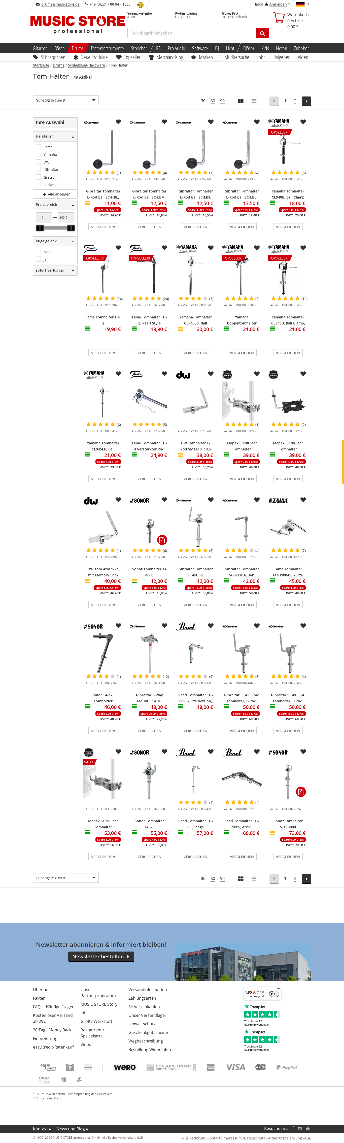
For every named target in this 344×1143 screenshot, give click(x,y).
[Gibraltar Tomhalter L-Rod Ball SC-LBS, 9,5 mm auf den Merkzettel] (211, 122)
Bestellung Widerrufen (149, 1049)
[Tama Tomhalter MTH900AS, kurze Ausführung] (288, 527)
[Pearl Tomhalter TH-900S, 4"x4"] (242, 779)
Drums (78, 48)
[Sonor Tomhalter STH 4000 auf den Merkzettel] (303, 751)
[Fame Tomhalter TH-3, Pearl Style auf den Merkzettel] (164, 248)
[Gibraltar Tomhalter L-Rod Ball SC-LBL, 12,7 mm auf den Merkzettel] (257, 122)
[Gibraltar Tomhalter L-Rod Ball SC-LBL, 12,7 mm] (242, 149)
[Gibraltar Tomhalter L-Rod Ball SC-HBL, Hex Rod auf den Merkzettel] (118, 122)
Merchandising (170, 57)
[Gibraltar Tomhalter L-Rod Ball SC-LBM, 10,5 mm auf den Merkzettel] (164, 122)
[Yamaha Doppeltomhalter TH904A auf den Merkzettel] (257, 248)
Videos (87, 1044)
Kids (265, 48)
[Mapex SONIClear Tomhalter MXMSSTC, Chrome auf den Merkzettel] (257, 374)
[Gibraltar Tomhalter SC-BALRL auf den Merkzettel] (211, 500)
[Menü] (279, 990)
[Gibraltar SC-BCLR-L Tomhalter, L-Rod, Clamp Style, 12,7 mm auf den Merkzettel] (303, 626)
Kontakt (40, 1129)
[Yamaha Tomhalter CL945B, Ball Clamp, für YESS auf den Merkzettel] (303, 248)
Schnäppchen (53, 57)
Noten (281, 48)
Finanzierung (45, 1038)
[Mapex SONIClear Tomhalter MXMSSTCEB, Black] (288, 401)
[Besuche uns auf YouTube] (308, 1128)
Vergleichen (103, 226)
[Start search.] (262, 33)
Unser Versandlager (147, 1015)
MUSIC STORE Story (99, 1004)
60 (213, 101)
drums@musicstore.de (60, 4)
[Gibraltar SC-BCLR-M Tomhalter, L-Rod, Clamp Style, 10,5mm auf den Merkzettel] (257, 626)
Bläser (248, 48)
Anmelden (278, 4)
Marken (206, 57)
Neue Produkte (94, 57)
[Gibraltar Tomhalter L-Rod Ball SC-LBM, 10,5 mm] (149, 149)
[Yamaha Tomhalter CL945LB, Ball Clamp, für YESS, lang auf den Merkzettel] (118, 374)
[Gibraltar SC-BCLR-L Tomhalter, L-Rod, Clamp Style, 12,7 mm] (288, 653)
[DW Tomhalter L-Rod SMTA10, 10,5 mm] (195, 401)
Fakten (39, 998)
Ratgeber (281, 57)
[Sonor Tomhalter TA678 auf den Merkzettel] (164, 751)
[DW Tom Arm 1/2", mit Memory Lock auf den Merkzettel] (118, 500)
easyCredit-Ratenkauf (53, 1047)
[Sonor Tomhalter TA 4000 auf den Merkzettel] (164, 500)
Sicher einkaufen (144, 1006)
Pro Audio (176, 48)
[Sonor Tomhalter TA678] (149, 779)
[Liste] (254, 101)
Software (200, 48)
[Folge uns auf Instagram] (300, 1128)
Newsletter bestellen (98, 956)
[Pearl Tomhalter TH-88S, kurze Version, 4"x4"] (195, 653)
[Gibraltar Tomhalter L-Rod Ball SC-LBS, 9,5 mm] (195, 149)
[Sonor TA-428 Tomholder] (103, 653)
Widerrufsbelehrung (284, 1138)
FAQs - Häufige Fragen (54, 1006)
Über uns (42, 989)
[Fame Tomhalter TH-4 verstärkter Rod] (149, 401)
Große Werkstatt (96, 1021)
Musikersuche (237, 57)
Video (303, 57)
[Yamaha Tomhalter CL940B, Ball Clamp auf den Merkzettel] (303, 122)
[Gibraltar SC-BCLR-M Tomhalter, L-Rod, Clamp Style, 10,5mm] (242, 653)
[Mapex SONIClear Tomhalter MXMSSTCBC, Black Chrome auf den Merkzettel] (118, 751)
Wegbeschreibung (145, 1041)
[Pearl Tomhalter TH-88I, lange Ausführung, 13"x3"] (195, 779)
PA (158, 48)
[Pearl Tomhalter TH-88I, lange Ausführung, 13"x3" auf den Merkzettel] (211, 751)
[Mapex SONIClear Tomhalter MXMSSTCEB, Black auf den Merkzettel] (303, 374)
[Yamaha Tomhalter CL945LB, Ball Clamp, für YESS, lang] (103, 401)
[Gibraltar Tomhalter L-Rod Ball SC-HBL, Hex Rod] (103, 149)
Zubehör (301, 48)
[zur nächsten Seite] (306, 101)
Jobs (261, 57)
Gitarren (39, 48)
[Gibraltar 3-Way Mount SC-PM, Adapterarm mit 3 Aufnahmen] (149, 653)
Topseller (132, 57)
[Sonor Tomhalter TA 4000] (149, 527)
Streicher (139, 48)
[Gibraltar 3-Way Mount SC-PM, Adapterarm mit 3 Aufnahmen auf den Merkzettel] (164, 626)
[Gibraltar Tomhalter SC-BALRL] (195, 527)
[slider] (40, 228)
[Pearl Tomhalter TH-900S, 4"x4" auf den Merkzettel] (257, 751)
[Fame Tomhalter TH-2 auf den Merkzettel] (118, 248)
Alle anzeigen (59, 194)
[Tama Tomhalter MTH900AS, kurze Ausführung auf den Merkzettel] (303, 500)
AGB (307, 1138)
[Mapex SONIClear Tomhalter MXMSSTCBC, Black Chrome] (103, 801)
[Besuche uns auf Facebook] (293, 1128)
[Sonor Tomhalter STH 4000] (288, 779)
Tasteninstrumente (107, 48)
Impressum (232, 1138)
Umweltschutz (141, 1024)
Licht (230, 48)
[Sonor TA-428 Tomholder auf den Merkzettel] (118, 626)
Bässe (59, 48)
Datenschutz (254, 1138)
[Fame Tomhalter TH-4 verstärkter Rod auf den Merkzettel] (164, 374)
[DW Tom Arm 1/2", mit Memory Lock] (103, 527)
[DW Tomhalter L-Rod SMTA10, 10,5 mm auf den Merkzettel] (211, 374)
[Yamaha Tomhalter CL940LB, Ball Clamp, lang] (195, 275)
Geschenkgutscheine (148, 1032)
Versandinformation (147, 989)
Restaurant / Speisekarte (92, 1033)
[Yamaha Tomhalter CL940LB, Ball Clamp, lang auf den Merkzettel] (211, 248)
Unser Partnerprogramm (98, 992)
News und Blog (71, 1129)
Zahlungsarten (142, 998)
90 (222, 101)
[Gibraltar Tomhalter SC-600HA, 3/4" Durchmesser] (242, 527)
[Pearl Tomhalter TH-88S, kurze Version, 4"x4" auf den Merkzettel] (211, 626)
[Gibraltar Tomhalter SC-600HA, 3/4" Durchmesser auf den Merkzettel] (257, 500)
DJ (217, 48)
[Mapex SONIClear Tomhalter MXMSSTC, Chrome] (242, 401)
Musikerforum (193, 1138)
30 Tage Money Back (52, 1030)
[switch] (274, 994)
